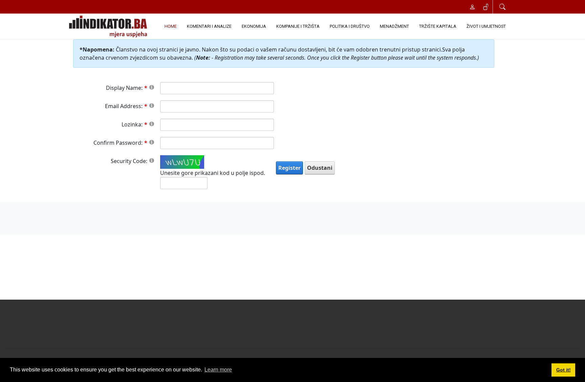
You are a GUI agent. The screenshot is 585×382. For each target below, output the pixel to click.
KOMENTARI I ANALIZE (209, 26)
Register (289, 168)
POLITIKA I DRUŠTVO (350, 26)
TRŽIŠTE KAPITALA (437, 26)
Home (171, 26)
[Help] (151, 86)
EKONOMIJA (254, 26)
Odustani (319, 168)
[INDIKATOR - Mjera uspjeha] (109, 26)
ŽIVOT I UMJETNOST (486, 26)
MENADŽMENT (394, 26)
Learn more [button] (218, 370)
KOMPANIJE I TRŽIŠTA (298, 26)
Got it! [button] (563, 370)
